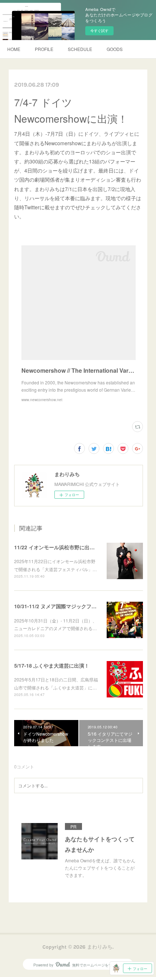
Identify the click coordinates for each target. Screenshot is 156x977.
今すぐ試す (99, 30)
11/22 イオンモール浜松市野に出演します (62, 547)
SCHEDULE (80, 49)
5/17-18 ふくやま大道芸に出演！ (51, 665)
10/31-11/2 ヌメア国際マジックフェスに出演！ (68, 606)
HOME (13, 49)
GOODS (115, 49)
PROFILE (44, 49)
